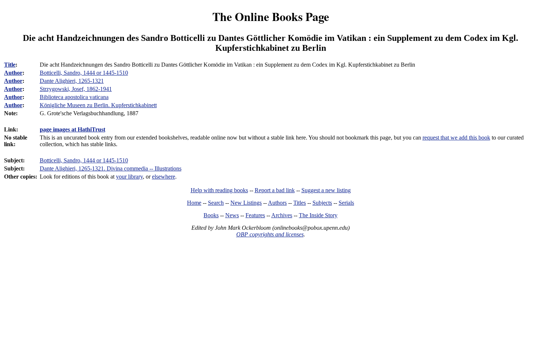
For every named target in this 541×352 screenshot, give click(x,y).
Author (13, 73)
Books (211, 215)
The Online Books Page (270, 16)
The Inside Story (318, 215)
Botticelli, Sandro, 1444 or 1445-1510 (84, 160)
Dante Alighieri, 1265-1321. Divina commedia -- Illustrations (110, 168)
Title (9, 64)
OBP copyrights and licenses (270, 234)
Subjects (322, 203)
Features (255, 215)
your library (129, 176)
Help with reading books (219, 190)
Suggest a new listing (326, 190)
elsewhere (163, 176)
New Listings (246, 203)
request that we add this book (456, 137)
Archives (281, 215)
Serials (346, 203)
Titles (299, 203)
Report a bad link (275, 190)
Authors (277, 203)
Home (194, 203)
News (232, 215)
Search (216, 203)
